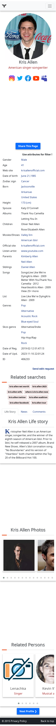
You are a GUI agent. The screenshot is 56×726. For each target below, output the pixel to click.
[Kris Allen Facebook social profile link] (28, 78)
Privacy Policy (19, 721)
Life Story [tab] (10, 411)
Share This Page (28, 146)
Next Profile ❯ (28, 711)
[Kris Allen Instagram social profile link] (12, 78)
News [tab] (24, 411)
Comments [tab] (39, 411)
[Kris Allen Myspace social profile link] (44, 78)
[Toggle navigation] (49, 6)
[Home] (4, 6)
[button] (4, 577)
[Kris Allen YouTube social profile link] (36, 78)
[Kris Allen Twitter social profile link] (20, 78)
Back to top (47, 721)
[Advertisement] (28, 112)
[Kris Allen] (28, 36)
